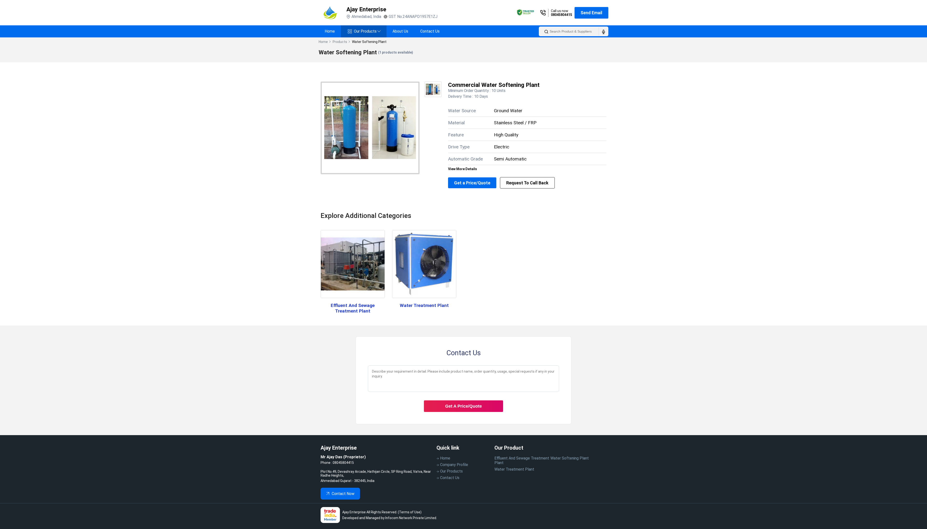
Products (340, 42)
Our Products (367, 31)
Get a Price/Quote (472, 182)
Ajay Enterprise (366, 9)
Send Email (591, 12)
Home (330, 31)
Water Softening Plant (569, 458)
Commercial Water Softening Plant (494, 85)
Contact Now (343, 493)
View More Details (462, 169)
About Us (400, 31)
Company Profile (454, 464)
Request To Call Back (527, 182)
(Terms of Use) (409, 512)
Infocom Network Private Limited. (411, 518)
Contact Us (430, 31)
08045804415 (561, 15)
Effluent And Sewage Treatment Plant (353, 308)
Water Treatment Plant (424, 305)
